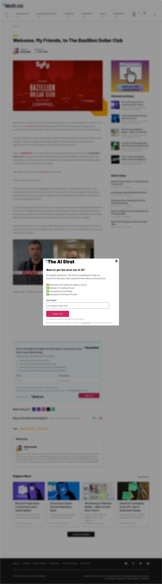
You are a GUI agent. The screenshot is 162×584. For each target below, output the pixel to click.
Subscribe (58, 313)
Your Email (51, 300)
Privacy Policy (86, 322)
